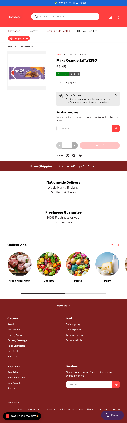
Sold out (99, 145)
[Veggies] (49, 264)
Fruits (78, 280)
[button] (117, 17)
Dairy (107, 280)
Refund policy (73, 324)
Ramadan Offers (16, 377)
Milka (58, 54)
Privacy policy (73, 329)
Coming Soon (14, 335)
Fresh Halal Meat (19, 280)
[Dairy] (107, 264)
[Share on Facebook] (74, 155)
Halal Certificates (16, 345)
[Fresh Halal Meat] (20, 264)
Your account (14, 329)
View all (115, 244)
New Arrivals (14, 382)
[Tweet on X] (68, 155)
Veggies (49, 280)
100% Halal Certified (86, 31)
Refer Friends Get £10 (58, 31)
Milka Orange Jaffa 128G (24, 46)
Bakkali (16, 403)
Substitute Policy (75, 340)
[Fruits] (78, 264)
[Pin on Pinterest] (80, 155)
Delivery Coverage (17, 340)
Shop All (11, 388)
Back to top (62, 305)
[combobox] (65, 16)
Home (9, 46)
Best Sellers (13, 372)
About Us (12, 356)
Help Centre (13, 351)
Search (11, 324)
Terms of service (74, 335)
